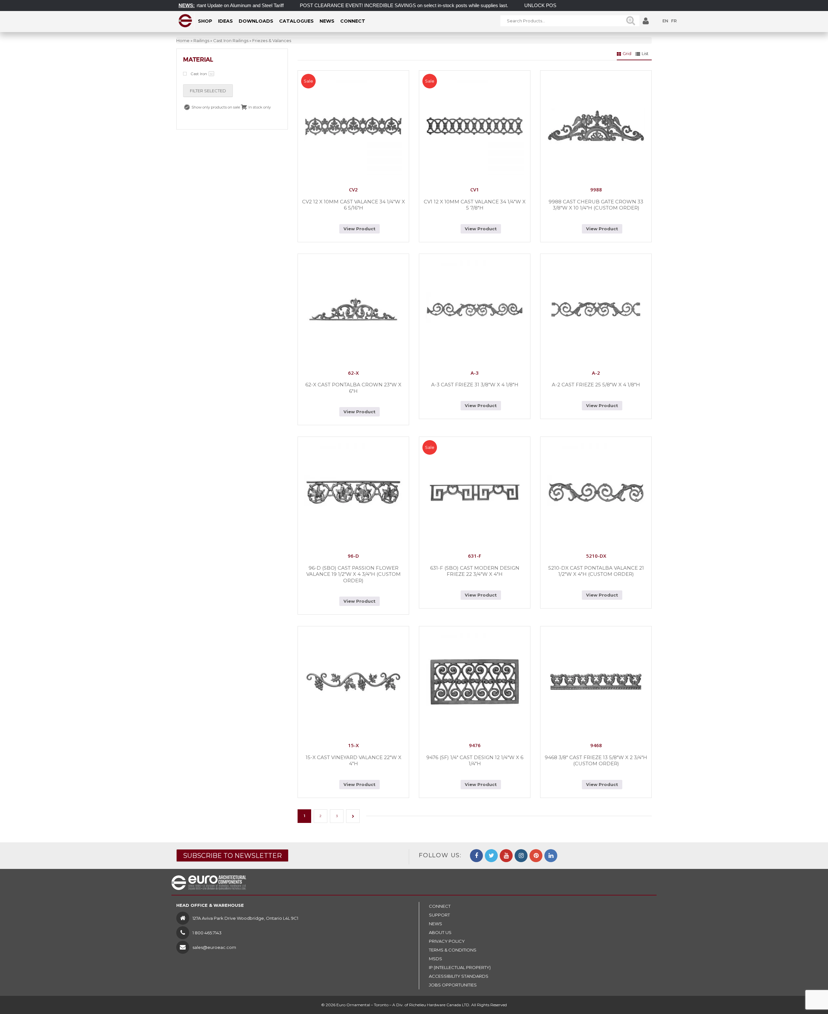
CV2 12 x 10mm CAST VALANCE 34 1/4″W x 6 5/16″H (353, 205)
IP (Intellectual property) (460, 967)
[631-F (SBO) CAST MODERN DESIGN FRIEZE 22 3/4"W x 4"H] (475, 492)
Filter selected (208, 90)
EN (665, 20)
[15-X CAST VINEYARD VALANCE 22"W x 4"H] (353, 682)
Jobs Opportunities (453, 984)
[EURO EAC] (185, 20)
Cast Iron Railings (230, 40)
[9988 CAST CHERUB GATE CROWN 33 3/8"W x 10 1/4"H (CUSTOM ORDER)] (596, 126)
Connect (440, 906)
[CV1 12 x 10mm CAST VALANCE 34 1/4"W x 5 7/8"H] (475, 126)
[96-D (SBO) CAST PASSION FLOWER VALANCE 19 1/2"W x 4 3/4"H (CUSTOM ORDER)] (353, 492)
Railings (201, 40)
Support (439, 914)
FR (674, 20)
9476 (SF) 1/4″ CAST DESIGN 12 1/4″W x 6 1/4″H (474, 760)
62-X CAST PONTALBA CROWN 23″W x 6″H (353, 388)
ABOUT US (440, 932)
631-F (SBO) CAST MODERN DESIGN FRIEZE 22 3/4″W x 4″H (474, 571)
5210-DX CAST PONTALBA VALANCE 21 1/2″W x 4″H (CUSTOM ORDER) (596, 571)
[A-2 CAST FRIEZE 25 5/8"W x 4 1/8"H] (596, 309)
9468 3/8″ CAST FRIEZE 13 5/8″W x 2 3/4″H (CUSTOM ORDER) (596, 760)
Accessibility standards (458, 976)
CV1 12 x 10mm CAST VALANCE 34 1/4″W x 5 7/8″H (475, 205)
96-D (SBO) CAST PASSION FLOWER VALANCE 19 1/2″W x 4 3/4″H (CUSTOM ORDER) (353, 574)
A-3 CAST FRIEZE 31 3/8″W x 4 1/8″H (474, 385)
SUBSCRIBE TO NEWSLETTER (232, 856)
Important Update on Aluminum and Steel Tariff (212, 5)
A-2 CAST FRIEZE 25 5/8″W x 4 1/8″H (596, 385)
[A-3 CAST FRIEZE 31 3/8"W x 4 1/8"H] (475, 309)
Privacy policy (447, 941)
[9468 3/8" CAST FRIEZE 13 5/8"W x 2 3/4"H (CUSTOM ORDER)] (596, 682)
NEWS (435, 923)
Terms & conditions (452, 949)
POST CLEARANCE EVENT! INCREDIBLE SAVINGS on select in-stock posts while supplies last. (381, 5)
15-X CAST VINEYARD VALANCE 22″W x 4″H (353, 760)
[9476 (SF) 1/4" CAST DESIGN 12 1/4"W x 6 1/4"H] (475, 682)
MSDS (435, 958)
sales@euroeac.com (214, 947)
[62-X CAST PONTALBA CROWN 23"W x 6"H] (353, 309)
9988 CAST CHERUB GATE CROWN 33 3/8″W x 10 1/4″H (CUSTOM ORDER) (596, 205)
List (645, 53)
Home (183, 40)
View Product (359, 228)
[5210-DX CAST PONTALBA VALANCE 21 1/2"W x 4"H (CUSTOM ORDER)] (596, 492)
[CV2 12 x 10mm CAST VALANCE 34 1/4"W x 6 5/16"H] (353, 126)
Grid (627, 53)
